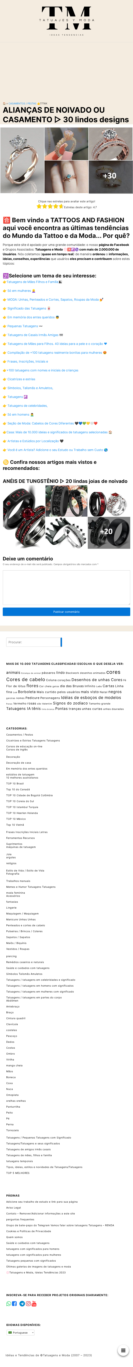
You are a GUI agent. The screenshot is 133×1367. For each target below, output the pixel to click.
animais (13, 672)
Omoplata (12, 1094)
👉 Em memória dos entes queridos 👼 (31, 317)
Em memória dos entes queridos (26, 768)
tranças (75, 709)
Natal (104, 692)
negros (115, 691)
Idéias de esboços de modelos (91, 697)
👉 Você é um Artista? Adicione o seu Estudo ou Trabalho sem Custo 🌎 (55, 450)
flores (32, 685)
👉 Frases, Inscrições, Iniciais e (25, 361)
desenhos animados (92, 672)
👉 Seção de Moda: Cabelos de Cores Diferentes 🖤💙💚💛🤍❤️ (50, 423)
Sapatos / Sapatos (18, 937)
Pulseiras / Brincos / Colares (24, 931)
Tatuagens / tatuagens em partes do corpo (34, 997)
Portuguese (20, 1332)
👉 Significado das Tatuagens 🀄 (27, 308)
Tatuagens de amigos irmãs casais (28, 1149)
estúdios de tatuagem (20, 774)
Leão (99, 686)
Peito (9, 1112)
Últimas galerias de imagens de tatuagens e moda (38, 1266)
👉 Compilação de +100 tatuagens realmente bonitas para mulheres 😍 (55, 352)
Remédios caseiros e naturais (25, 962)
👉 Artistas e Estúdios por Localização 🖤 (33, 441)
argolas (11, 857)
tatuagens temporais (19, 1161)
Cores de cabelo (25, 679)
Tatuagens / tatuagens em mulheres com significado (40, 991)
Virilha (10, 1059)
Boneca (11, 1077)
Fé (124, 680)
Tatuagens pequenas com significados (31, 1260)
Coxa (9, 1083)
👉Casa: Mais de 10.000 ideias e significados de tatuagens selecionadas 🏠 (57, 432)
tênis (36, 708)
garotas (10, 698)
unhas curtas (92, 709)
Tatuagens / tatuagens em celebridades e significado (40, 979)
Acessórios (13, 895)
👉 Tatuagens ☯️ (15, 397)
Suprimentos (14, 843)
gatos (55, 686)
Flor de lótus (16, 686)
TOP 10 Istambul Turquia (22, 807)
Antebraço (13, 1006)
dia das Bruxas (72, 686)
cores (113, 672)
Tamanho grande (99, 703)
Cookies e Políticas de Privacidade (28, 1231)
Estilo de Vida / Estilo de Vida (25, 870)
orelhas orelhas (16, 1100)
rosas (31, 703)
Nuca (9, 1088)
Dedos (10, 1041)
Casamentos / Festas (22, 103)
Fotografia (12, 873)
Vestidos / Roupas (17, 948)
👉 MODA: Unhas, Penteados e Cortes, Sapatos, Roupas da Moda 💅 (53, 299)
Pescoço (11, 1035)
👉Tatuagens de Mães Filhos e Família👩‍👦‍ (32, 282)
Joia (9, 854)
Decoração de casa (18, 762)
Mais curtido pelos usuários (58, 692)
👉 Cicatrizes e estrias (19, 379)
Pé (8, 1118)
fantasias (12, 901)
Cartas (108, 686)
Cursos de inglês (17, 749)
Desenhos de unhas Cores (97, 679)
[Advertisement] (66, 69)
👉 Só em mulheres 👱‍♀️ (19, 291)
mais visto (90, 692)
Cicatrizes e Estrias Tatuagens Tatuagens (33, 740)
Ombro (10, 1053)
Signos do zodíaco (70, 703)
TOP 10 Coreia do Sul (20, 801)
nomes (20, 698)
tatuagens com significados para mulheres (33, 1254)
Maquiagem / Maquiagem (22, 913)
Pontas (61, 708)
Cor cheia (45, 686)
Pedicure (32, 698)
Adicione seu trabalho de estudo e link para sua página (42, 1201)
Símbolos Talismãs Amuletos (24, 973)
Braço (10, 1012)
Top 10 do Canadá (18, 789)
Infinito (90, 686)
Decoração (13, 756)
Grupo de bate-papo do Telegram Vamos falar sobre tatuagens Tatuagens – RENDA (60, 1225)
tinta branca (48, 709)
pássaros (48, 672)
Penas (9, 704)
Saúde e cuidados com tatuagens (28, 967)
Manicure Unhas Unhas (21, 919)
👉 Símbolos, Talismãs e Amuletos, (28, 388)
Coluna (51, 680)
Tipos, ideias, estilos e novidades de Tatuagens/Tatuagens (44, 1167)
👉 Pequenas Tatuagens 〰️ (23, 326)
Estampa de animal (31, 673)
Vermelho (19, 703)
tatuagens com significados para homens (32, 1248)
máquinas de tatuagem (21, 846)
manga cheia (14, 1065)
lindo (60, 672)
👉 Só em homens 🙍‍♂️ (18, 414)
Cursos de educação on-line (24, 746)
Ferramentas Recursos (20, 837)
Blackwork (72, 672)
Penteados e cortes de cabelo (25, 925)
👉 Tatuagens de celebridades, (25, 405)
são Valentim (44, 703)
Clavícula (12, 1024)
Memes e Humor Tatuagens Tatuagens (31, 886)
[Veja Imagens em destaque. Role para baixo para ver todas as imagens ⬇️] (66, 160)
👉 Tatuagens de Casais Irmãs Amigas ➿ (33, 335)
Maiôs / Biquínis (16, 943)
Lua (15, 692)
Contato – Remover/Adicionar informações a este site (40, 1213)
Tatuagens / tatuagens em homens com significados (40, 985)
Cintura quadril (15, 1018)
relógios (11, 863)
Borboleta (27, 692)
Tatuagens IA (18, 708)
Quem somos (14, 1237)
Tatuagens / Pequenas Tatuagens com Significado (38, 1137)
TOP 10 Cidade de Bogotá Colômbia (29, 795)
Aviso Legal (13, 1207)
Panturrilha (13, 1106)
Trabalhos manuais (18, 880)
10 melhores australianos (22, 777)
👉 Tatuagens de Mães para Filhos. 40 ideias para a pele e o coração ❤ (55, 344)
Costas (10, 1047)
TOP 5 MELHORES (18, 1172)
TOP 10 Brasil (15, 783)
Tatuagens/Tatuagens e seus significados (33, 1143)
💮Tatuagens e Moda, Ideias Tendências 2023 (36, 1272)
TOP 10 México (16, 818)
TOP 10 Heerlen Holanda (22, 812)
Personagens (50, 698)
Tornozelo (12, 1130)
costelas (11, 1030)
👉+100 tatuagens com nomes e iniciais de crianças (40, 370)
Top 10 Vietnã (15, 824)
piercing (11, 956)
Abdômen (12, 1000)
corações (64, 680)
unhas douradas (113, 708)
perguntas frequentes (20, 1219)
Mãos (9, 1071)
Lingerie (11, 907)
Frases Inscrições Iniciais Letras (27, 832)
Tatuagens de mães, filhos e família (29, 1155)
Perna (10, 1124)
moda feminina (15, 892)
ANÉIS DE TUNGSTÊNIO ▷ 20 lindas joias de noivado (65, 481)
